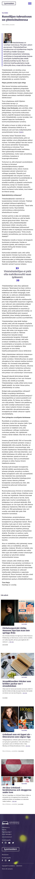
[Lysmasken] (9, 5)
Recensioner (5, 854)
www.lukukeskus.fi (7, 837)
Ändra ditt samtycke (7, 869)
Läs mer (11, 642)
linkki (21, 132)
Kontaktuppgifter (6, 840)
